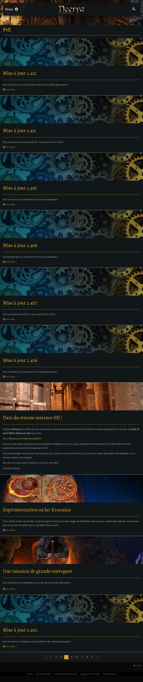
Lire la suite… (11, 89)
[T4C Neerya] (72, 9)
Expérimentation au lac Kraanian (37, 509)
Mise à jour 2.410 (20, 187)
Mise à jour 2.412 (20, 73)
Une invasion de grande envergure (37, 571)
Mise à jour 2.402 (20, 629)
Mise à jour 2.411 (19, 130)
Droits (30, 674)
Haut (139, 665)
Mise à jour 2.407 (20, 302)
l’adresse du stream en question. (25, 438)
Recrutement (109, 674)
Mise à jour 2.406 (20, 360)
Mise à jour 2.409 (20, 245)
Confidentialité (43, 674)
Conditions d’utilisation (66, 674)
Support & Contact (90, 674)
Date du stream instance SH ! (32, 417)
